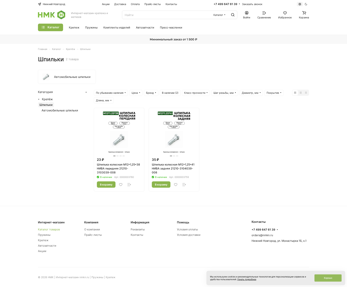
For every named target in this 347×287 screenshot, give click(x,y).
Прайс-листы (93, 235)
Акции (42, 251)
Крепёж (47, 99)
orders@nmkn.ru (262, 235)
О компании (92, 229)
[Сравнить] (129, 184)
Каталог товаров (49, 229)
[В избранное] (121, 184)
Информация (140, 222)
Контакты (137, 235)
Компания (91, 222)
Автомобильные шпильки (60, 110)
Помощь (183, 222)
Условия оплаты (187, 229)
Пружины (44, 235)
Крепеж (43, 240)
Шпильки (46, 105)
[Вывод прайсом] (306, 92)
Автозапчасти (47, 245)
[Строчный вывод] (300, 92)
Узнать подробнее (246, 279)
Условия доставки (188, 235)
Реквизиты (138, 229)
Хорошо (328, 278)
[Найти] (232, 15)
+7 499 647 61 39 (225, 4)
